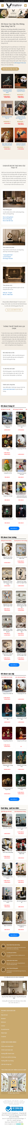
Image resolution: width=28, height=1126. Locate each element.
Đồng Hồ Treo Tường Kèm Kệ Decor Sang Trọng (7, 583)
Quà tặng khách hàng (20, 811)
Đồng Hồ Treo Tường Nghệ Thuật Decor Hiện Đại (22, 630)
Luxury (3, 1026)
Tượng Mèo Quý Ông (21, 518)
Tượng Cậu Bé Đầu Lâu (8, 518)
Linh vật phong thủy (20, 677)
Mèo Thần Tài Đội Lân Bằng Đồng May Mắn (7, 144)
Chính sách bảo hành (7, 1046)
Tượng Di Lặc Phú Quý (21, 740)
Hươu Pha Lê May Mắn (8, 827)
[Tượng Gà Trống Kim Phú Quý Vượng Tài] (21, 135)
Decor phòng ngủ (7, 219)
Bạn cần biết (15, 1100)
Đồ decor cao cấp (5, 409)
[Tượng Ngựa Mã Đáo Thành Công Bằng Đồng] (7, 81)
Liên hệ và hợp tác (6, 1064)
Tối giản (10, 292)
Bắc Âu (5, 294)
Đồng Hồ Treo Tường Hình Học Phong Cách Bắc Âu (7, 630)
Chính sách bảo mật (7, 1050)
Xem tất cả (13, 528)
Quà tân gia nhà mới (6, 811)
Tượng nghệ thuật (7, 255)
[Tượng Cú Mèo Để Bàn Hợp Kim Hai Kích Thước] (21, 108)
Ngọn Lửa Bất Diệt (8, 925)
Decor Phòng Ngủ (8, 1103)
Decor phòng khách (8, 217)
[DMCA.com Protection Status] (20, 1124)
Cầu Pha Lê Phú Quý (21, 876)
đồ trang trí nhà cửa (20, 63)
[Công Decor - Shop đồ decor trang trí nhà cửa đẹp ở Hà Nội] (14, 5)
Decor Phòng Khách (14, 1104)
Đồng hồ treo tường (6, 540)
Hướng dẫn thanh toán (7, 1053)
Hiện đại (5, 292)
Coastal (3, 1036)
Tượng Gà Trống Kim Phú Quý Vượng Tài (21, 144)
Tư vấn (21, 1100)
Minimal (3, 1022)
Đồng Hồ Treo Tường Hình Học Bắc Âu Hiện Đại (21, 606)
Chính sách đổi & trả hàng (8, 1057)
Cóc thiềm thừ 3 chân (6, 677)
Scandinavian (5, 1029)
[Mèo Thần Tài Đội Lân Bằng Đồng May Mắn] (7, 135)
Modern (3, 1018)
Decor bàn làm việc (8, 220)
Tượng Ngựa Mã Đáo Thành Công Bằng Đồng (7, 91)
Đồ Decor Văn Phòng (8, 1102)
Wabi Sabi (10, 294)
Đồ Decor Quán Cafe (19, 1102)
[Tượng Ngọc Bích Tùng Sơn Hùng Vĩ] (21, 81)
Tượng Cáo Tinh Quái (7, 496)
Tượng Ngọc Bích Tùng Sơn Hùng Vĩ (21, 90)
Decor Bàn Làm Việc (19, 1103)
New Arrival (4, 1015)
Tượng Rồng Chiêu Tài (7, 740)
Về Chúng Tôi (8, 1100)
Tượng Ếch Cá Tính (8, 473)
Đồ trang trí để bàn (8, 258)
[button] (2, 5)
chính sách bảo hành (9, 389)
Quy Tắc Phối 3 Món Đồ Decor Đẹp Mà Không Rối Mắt (14, 997)
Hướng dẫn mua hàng (7, 1061)
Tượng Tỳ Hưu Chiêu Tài (8, 693)
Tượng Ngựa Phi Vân (21, 448)
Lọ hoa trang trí (7, 256)
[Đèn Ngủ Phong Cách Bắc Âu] (7, 108)
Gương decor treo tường (20, 540)
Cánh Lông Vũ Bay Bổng (8, 852)
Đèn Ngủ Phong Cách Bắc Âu (7, 117)
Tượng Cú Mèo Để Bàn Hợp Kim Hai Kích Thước (21, 118)
